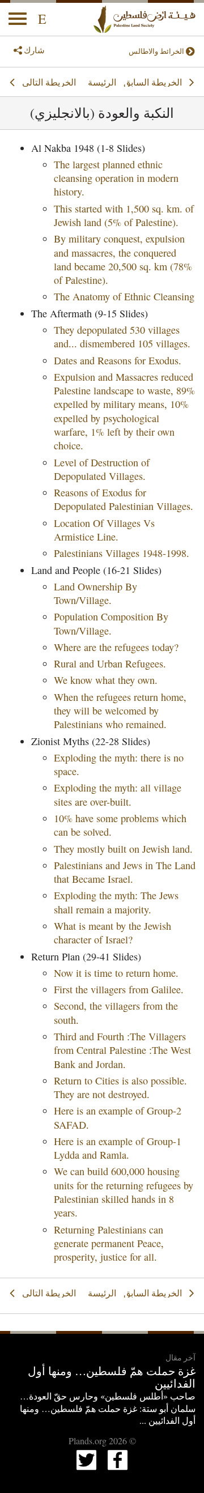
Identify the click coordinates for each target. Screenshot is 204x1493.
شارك (34, 50)
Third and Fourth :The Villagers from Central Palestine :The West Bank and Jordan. (122, 1050)
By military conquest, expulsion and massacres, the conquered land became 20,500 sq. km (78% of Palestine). (123, 259)
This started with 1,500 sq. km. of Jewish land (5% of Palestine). (124, 215)
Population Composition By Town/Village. (111, 623)
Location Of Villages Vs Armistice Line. (104, 529)
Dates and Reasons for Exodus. (117, 360)
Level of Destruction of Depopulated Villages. (102, 469)
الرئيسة (102, 82)
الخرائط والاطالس (156, 51)
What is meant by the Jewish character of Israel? (112, 932)
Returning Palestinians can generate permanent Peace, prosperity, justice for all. (109, 1243)
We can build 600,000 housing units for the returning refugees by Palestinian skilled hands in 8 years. (123, 1191)
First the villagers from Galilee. (119, 989)
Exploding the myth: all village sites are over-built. (117, 794)
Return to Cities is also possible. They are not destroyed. (120, 1087)
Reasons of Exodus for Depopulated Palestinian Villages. (123, 499)
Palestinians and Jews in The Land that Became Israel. (125, 872)
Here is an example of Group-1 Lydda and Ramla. (117, 1148)
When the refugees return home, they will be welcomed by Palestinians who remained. (120, 710)
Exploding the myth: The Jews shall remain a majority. (116, 902)
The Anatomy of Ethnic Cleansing (124, 296)
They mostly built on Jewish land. (123, 849)
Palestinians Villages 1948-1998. (121, 553)
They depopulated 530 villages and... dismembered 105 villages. (122, 336)
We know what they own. (106, 680)
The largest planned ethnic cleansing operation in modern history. (116, 178)
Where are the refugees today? (116, 647)
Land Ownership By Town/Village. (95, 593)
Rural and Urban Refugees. (110, 663)
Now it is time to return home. (116, 973)
